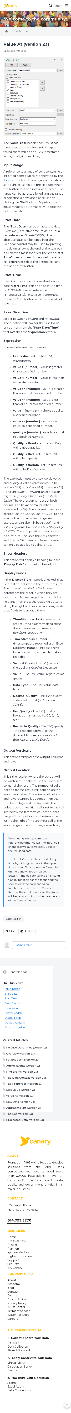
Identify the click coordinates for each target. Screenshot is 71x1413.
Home (11, 1237)
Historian (13, 1342)
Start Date (11, 220)
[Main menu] (66, 6)
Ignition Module (18, 1252)
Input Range (13, 165)
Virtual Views (16, 1362)
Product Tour (17, 1241)
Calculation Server (20, 1366)
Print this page (18, 972)
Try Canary (14, 1268)
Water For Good (18, 1314)
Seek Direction (15, 312)
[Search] (51, 6)
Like (11, 931)
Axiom (11, 1382)
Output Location (16, 770)
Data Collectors (18, 1346)
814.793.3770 (19, 1220)
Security (13, 1264)
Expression (12, 341)
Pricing (12, 1244)
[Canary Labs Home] (35, 1141)
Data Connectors (19, 1390)
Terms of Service (18, 1311)
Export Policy (16, 1299)
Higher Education (19, 1256)
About (11, 1280)
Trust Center (16, 1307)
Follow (29, 931)
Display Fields (14, 573)
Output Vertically (17, 750)
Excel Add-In (16, 1386)
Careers (12, 1318)
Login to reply (23, 945)
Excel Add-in (19, 31)
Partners (13, 1248)
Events (12, 1295)
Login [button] (58, 5)
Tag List (8, 180)
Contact (12, 1291)
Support (13, 1260)
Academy (13, 1284)
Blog (10, 1287)
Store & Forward (18, 1350)
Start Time (12, 275)
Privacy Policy (16, 1303)
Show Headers (15, 553)
